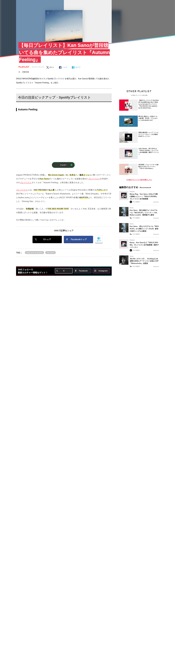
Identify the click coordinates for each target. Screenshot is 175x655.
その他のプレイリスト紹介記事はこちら (139, 180)
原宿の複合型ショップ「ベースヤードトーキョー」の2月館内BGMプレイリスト (148, 134)
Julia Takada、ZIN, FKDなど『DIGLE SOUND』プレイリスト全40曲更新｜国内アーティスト (148, 151)
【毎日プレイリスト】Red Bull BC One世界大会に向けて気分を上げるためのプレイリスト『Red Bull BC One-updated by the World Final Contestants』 (148, 104)
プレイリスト (94, 179)
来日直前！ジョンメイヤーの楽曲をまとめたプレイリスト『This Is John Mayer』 (148, 166)
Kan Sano (50, 253)
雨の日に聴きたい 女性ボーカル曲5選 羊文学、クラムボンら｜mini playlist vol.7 (148, 118)
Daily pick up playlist (34, 253)
